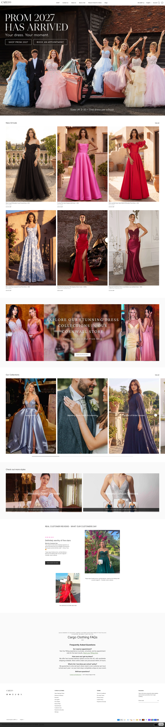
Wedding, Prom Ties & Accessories (82, 415)
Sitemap (56, 711)
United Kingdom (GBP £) (11, 719)
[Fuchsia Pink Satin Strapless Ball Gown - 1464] (82, 164)
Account (155, 2)
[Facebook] (7, 694)
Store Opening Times (59, 693)
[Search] (158, 2)
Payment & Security (59, 709)
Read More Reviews (52, 562)
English (148, 2)
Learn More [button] (41, 724)
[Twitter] (21, 694)
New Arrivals (11, 123)
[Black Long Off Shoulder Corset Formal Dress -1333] (31, 164)
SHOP (57, 2)
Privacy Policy (100, 697)
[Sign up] (158, 700)
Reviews (57, 697)
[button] (9, 415)
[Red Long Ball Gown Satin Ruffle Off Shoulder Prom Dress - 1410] (134, 164)
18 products (134, 417)
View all (157, 123)
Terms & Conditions (101, 693)
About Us (73, 2)
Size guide (57, 699)
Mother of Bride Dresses (134, 415)
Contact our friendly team (75, 674)
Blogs (106, 2)
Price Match (57, 701)
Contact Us (65, 2)
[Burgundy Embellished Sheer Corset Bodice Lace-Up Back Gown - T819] (134, 248)
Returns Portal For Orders (95, 2)
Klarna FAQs (57, 703)
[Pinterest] (18, 694)
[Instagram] (12, 694)
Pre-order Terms (100, 695)
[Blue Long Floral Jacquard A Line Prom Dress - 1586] (31, 248)
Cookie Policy (100, 699)
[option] (82, 61)
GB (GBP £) (141, 2)
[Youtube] (10, 694)
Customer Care (58, 707)
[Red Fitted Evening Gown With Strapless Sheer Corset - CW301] (82, 248)
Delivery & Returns (59, 695)
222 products (82, 417)
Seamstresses (58, 705)
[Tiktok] (15, 694)
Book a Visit (82, 2)
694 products (31, 417)
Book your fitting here (90, 653)
